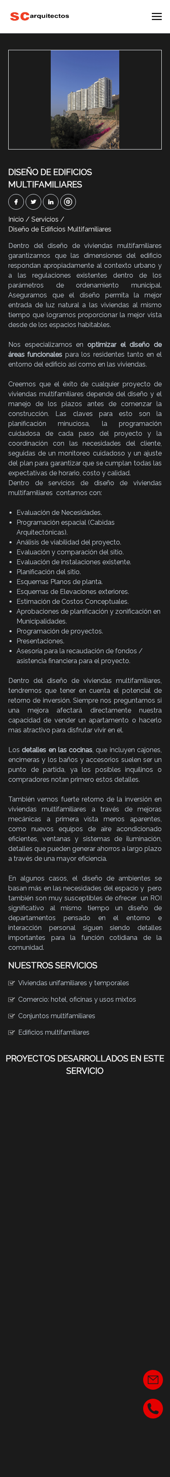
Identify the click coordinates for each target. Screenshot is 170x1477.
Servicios (45, 219)
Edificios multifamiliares (54, 1032)
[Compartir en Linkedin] (51, 202)
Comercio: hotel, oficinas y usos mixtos (77, 999)
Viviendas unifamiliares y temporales (73, 983)
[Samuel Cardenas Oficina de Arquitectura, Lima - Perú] (39, 16)
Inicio (16, 219)
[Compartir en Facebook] (16, 202)
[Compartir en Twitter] (33, 202)
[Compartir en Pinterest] (68, 202)
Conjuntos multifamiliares (56, 1016)
